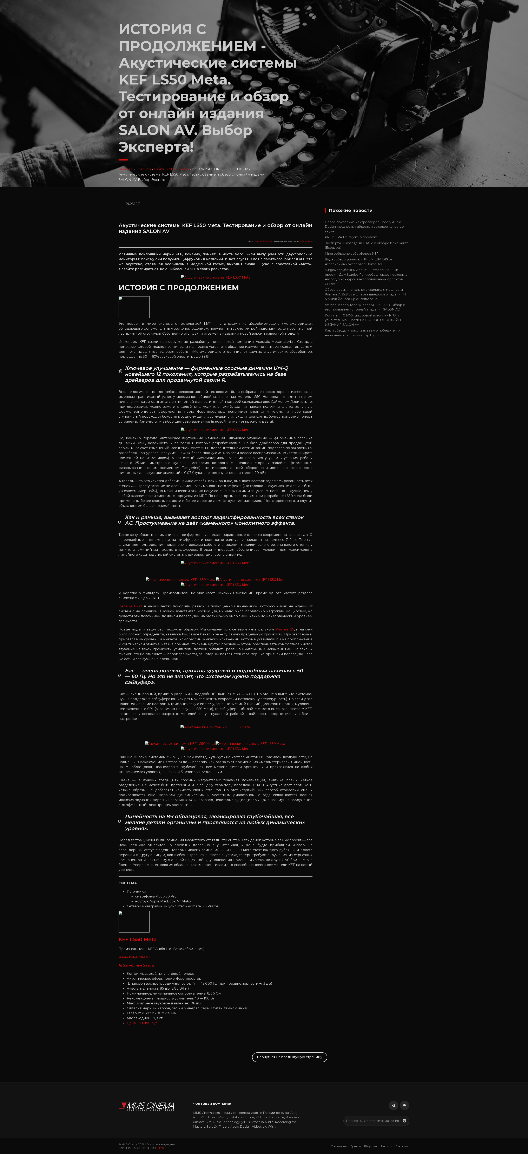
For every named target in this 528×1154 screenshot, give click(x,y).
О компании (339, 1146)
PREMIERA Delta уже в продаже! (351, 237)
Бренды (355, 1146)
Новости (143, 169)
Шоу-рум (370, 1146)
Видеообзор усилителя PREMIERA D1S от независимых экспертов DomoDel (358, 261)
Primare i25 (284, 629)
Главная (126, 169)
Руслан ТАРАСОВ (263, 241)
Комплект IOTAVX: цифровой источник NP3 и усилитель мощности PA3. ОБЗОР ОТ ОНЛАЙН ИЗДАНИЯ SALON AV (363, 320)
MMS (161, 1147)
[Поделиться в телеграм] (393, 1105)
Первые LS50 (130, 606)
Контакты (401, 1146)
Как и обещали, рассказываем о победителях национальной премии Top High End (362, 332)
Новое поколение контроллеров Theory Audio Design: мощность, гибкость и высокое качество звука (364, 226)
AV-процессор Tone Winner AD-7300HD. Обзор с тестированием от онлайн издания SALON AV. (365, 307)
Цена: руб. (142, 1023)
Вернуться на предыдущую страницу (289, 1057)
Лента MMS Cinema (171, 169)
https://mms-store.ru (136, 965)
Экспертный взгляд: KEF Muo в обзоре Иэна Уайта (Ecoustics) (366, 245)
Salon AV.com (306, 241)
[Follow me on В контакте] (404, 1105)
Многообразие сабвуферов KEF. (352, 253)
